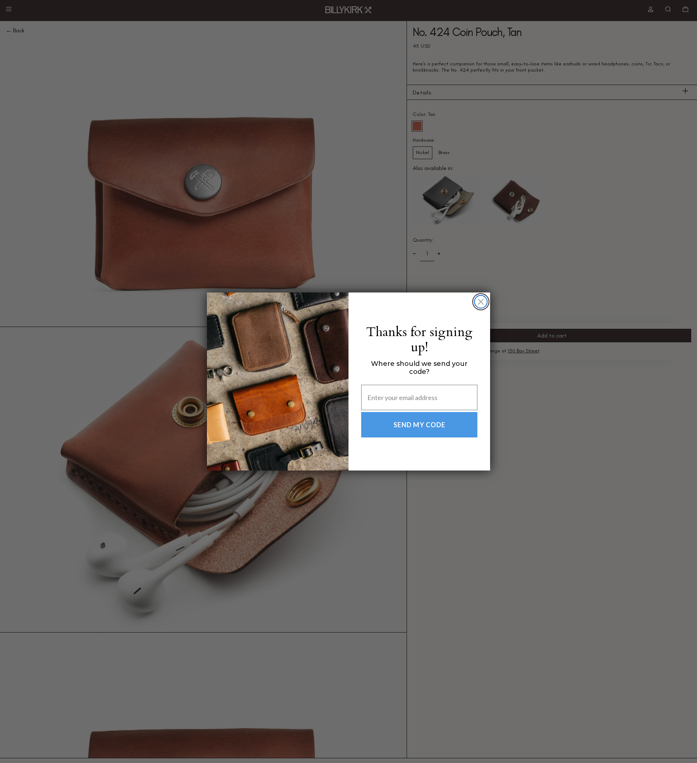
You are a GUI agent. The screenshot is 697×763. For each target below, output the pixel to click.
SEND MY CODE (419, 425)
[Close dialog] (480, 301)
